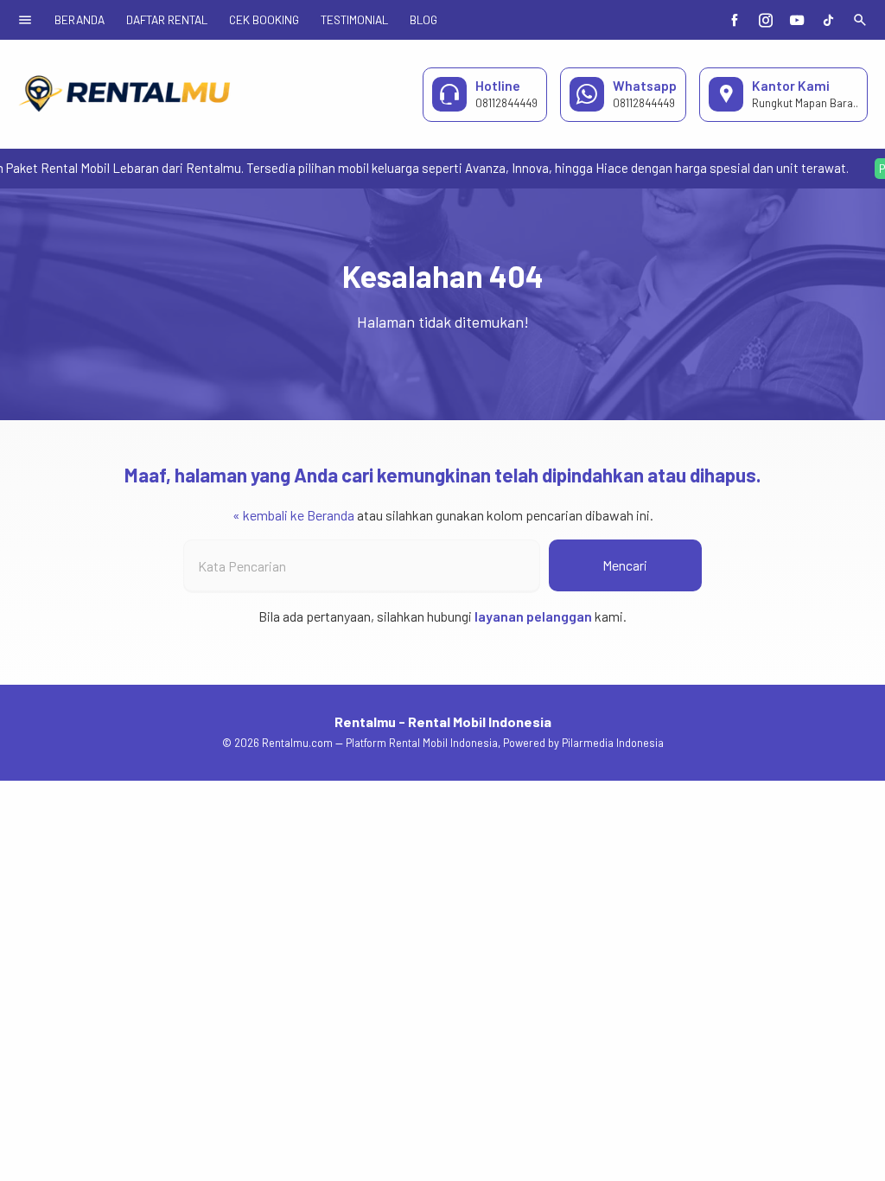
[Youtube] (797, 20)
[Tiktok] (828, 20)
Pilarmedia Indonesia (613, 743)
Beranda (79, 19)
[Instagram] (765, 20)
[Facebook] (734, 20)
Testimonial (354, 19)
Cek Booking (264, 19)
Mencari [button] (624, 565)
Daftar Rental (166, 19)
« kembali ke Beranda (293, 515)
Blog (423, 19)
